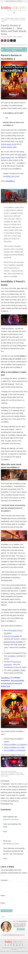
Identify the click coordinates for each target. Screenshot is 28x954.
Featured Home (9, 18)
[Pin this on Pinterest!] (19, 63)
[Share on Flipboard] (8, 40)
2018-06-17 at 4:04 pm (11, 819)
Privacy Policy (24, 951)
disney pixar (4, 774)
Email (3, 903)
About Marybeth (11, 1)
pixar (6, 776)
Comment (4, 880)
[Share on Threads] (11, 40)
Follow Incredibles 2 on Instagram (15, 744)
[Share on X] (14, 40)
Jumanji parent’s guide (9, 147)
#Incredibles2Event (13, 772)
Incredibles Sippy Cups (11, 176)
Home (2, 18)
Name (3, 895)
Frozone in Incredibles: (12, 636)
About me (21, 929)
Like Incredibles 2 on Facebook (14, 750)
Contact (19, 1)
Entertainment (12, 771)
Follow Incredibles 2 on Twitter (14, 747)
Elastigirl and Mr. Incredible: (13, 642)
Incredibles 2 (12, 656)
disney (21, 772)
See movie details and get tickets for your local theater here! (12, 683)
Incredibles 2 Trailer (18, 670)
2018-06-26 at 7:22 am (11, 844)
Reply (5, 831)
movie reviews (20, 774)
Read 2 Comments (18, 36)
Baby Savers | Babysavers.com (14, 8)
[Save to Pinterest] (2, 40)
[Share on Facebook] (5, 40)
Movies (3, 776)
